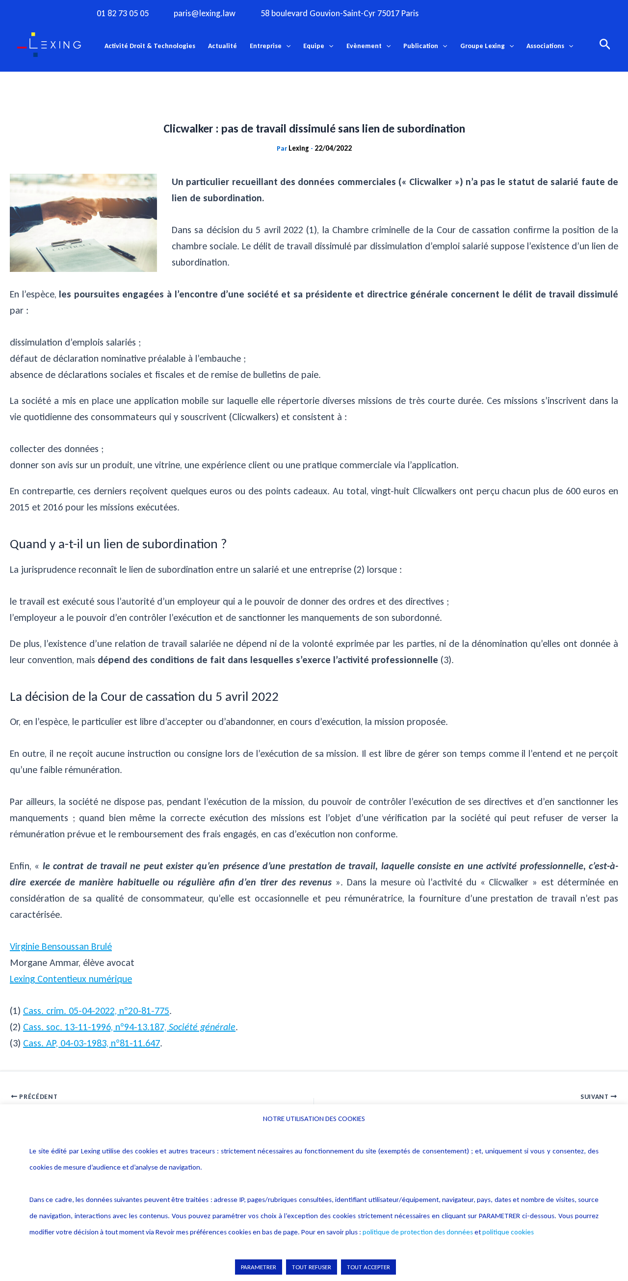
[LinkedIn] (539, 12)
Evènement (364, 46)
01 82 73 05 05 (123, 13)
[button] (286, 46)
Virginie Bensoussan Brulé (61, 946)
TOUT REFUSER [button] (311, 1267)
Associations (545, 46)
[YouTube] (519, 12)
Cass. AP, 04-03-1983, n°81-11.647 (91, 1043)
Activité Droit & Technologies (150, 46)
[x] (499, 12)
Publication (420, 46)
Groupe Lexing (482, 46)
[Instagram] (479, 12)
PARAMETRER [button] (258, 1267)
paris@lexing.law (205, 13)
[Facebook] (459, 12)
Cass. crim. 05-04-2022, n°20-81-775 (96, 1010)
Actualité (222, 46)
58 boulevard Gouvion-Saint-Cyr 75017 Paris (340, 13)
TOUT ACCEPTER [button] (368, 1267)
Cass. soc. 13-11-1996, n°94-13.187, (129, 1027)
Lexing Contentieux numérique (71, 979)
